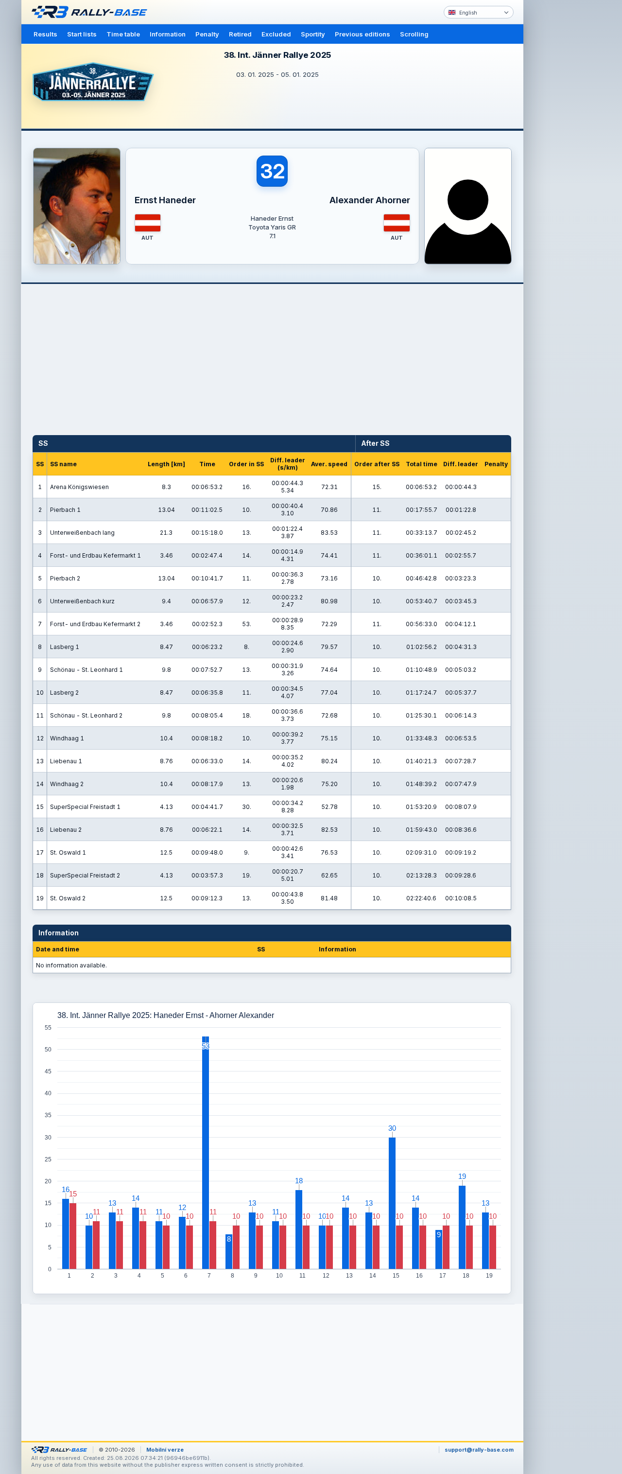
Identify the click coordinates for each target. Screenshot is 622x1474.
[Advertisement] (565, 151)
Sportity (313, 34)
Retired (240, 34)
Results (45, 34)
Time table (123, 34)
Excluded (276, 34)
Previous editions (362, 34)
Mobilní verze (165, 1449)
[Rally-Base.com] (92, 12)
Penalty (207, 34)
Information (168, 34)
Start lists (82, 34)
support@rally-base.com (479, 1449)
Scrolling (414, 34)
